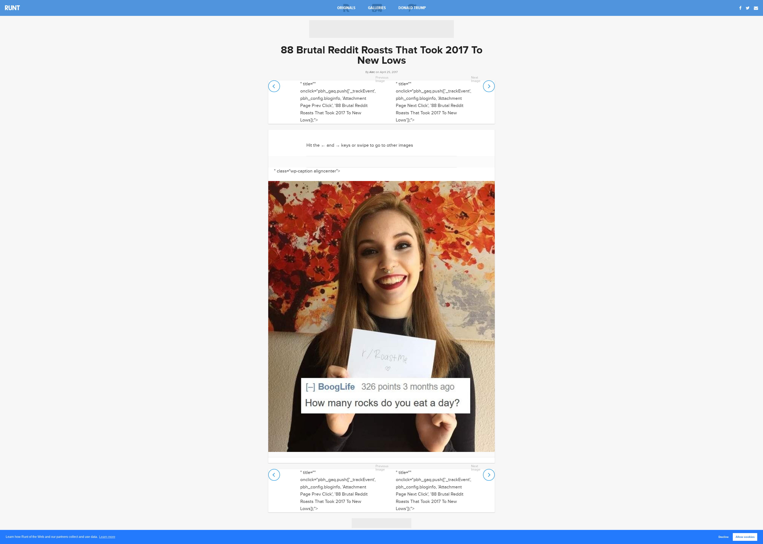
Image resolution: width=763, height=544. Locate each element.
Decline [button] (723, 536)
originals (346, 7)
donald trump (412, 7)
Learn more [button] (107, 536)
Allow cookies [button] (745, 536)
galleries (377, 7)
